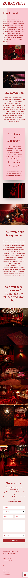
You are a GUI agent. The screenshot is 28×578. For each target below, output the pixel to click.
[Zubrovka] (13, 4)
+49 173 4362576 (12, 554)
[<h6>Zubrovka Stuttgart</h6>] (14, 317)
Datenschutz (6, 574)
